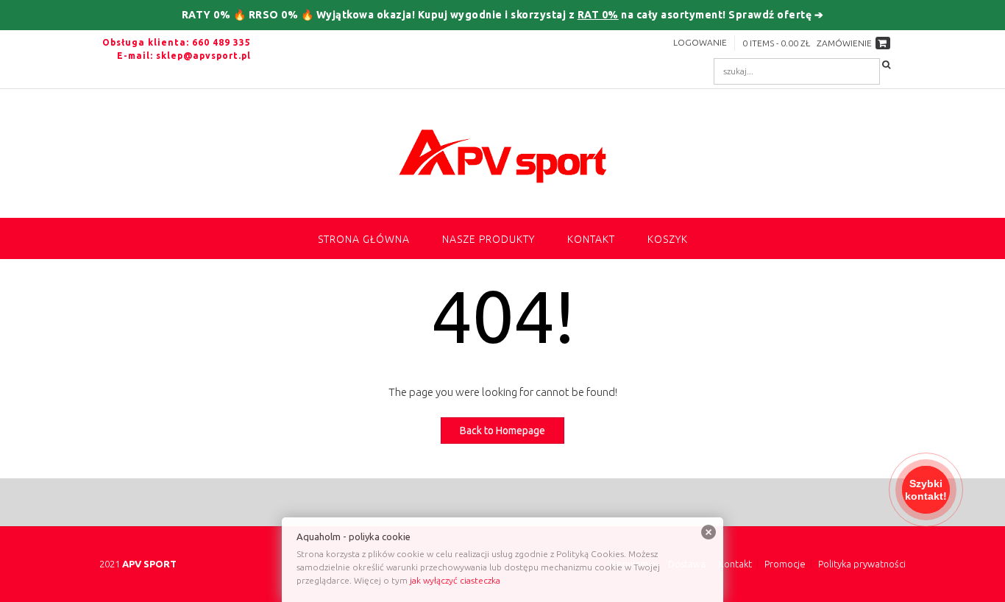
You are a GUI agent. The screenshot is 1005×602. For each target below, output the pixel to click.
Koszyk (667, 239)
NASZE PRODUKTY (488, 239)
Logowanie (700, 42)
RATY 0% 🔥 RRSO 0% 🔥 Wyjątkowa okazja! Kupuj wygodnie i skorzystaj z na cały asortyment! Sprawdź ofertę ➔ (503, 15)
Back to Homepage (502, 430)
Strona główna (364, 239)
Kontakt (591, 239)
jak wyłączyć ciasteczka (455, 580)
